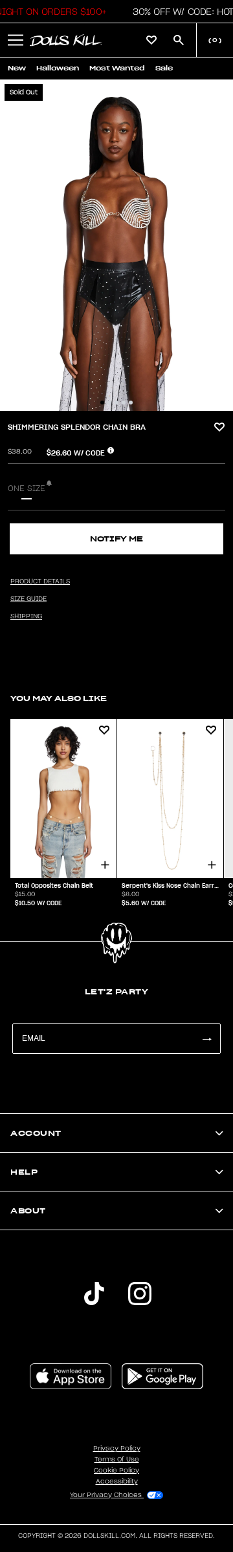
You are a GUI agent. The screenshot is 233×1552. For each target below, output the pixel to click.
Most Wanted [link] (117, 68)
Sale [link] (164, 68)
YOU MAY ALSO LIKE (58, 698)
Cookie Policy (116, 1470)
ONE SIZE (26, 488)
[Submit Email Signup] (206, 1039)
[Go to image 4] (124, 402)
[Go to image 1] (102, 402)
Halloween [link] (57, 68)
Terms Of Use (116, 1459)
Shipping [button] (26, 616)
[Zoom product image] (116, 245)
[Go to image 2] (109, 402)
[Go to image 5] (131, 402)
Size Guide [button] (28, 599)
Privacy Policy (116, 1448)
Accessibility (117, 1481)
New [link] (17, 68)
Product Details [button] (40, 581)
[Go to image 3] (116, 402)
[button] (15, 40)
